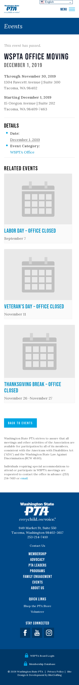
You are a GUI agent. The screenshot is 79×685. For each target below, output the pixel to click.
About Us (37, 588)
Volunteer (37, 612)
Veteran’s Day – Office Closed (34, 306)
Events (37, 582)
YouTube (37, 633)
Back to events (20, 423)
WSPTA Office (22, 152)
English (49, 1)
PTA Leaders (37, 565)
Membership (38, 554)
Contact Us (37, 546)
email (24, 478)
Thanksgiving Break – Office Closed (32, 387)
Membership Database (42, 664)
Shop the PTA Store (37, 606)
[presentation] (38, 199)
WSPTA (12, 9)
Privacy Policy (55, 671)
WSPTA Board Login (42, 655)
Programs (37, 571)
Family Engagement (37, 576)
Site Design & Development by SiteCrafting (44, 673)
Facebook (25, 633)
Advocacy (37, 559)
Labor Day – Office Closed (30, 230)
